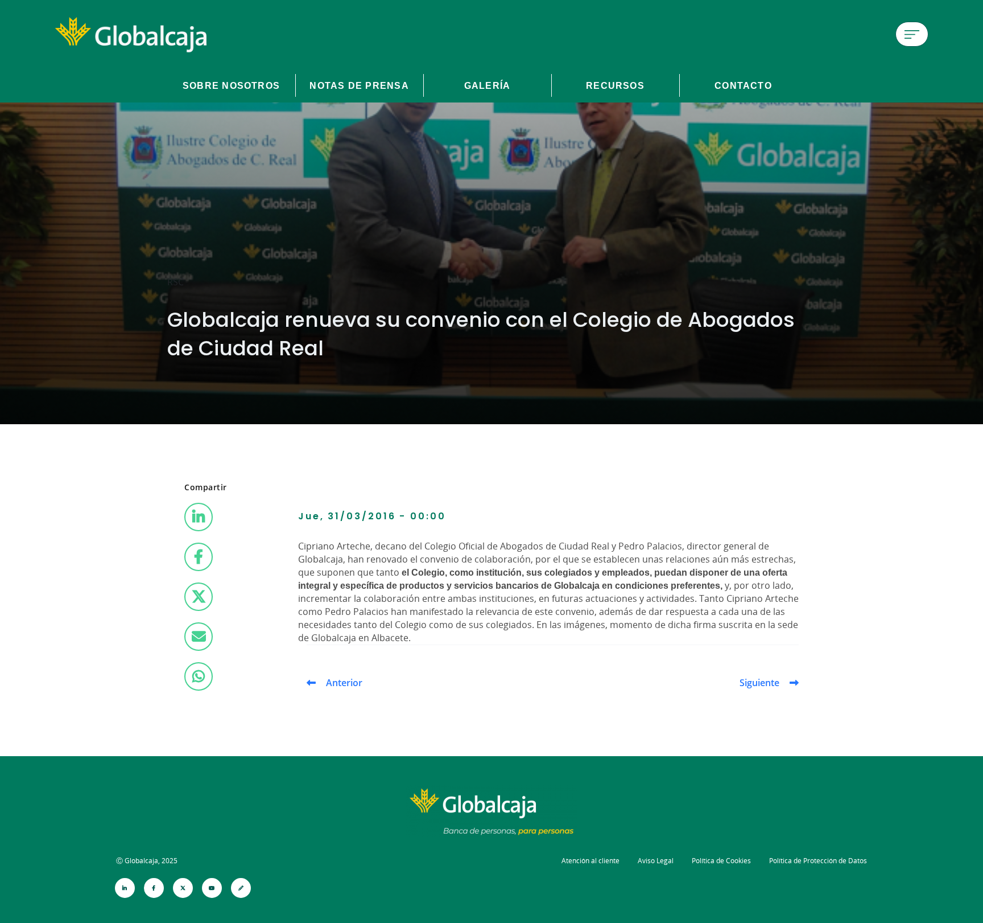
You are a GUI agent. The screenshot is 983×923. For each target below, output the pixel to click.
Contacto (743, 85)
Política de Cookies (721, 860)
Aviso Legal (656, 860)
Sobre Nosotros (231, 85)
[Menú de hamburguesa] (911, 34)
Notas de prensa (358, 85)
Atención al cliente (590, 860)
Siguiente (759, 682)
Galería (487, 85)
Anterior (344, 682)
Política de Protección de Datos (818, 860)
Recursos (615, 85)
